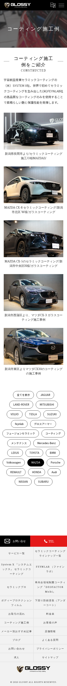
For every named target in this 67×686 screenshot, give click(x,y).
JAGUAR (45, 395)
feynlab (19, 424)
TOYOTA (34, 453)
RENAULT (16, 472)
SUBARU (43, 481)
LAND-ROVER (21, 404)
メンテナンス (19, 443)
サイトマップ (50, 657)
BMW (53, 453)
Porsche (55, 462)
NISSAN (23, 481)
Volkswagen (14, 462)
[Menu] (61, 5)
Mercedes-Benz (46, 443)
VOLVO (15, 414)
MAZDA (35, 462)
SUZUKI (52, 414)
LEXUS (15, 453)
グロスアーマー (43, 424)
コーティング (53, 433)
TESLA (33, 414)
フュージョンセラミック (20, 433)
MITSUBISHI (47, 404)
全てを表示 (23, 395)
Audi (54, 472)
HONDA (36, 472)
